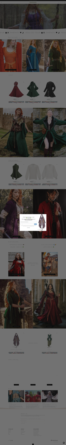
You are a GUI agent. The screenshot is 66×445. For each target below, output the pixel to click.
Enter (35, 224)
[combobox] (21, 224)
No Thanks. (28, 227)
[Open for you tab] (64, 443)
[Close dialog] (45, 214)
